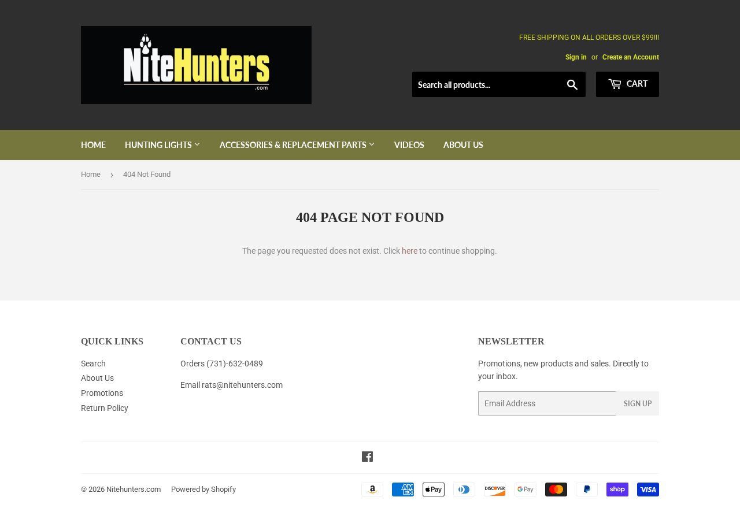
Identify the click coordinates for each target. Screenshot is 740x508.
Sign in (576, 57)
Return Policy (104, 408)
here (409, 250)
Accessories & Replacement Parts (294, 145)
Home (93, 145)
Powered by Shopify (203, 489)
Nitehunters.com (133, 489)
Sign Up (638, 403)
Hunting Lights (159, 145)
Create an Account (630, 57)
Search (93, 363)
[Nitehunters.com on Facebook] (367, 458)
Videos (409, 145)
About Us (463, 145)
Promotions (102, 393)
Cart (636, 83)
